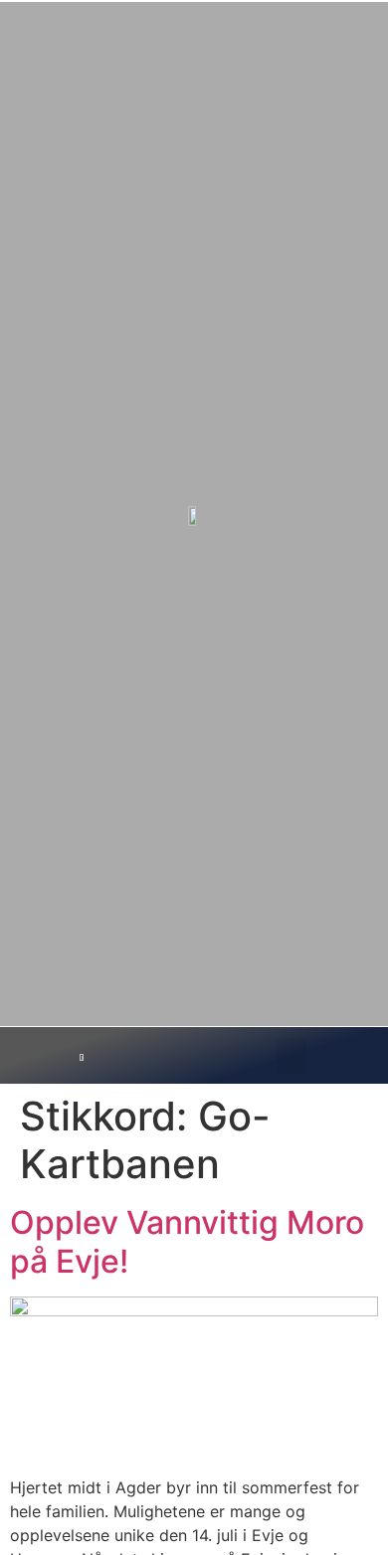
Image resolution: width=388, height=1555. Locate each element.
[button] (291, 1056)
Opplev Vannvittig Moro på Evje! (187, 1241)
